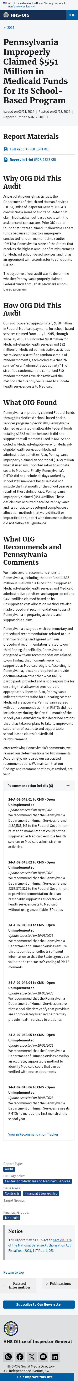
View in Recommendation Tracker (33, 1134)
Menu (72, 15)
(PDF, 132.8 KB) (33, 159)
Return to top (13, 1272)
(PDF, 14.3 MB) (30, 149)
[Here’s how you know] (39, 5)
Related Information (19, 1285)
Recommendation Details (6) (30, 785)
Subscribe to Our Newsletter (39, 1304)
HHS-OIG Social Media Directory (31, 1366)
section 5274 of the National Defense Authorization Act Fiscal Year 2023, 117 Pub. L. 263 (39, 1245)
